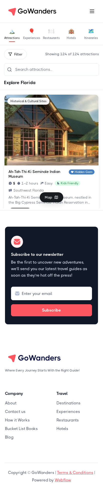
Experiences (68, 411)
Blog (9, 437)
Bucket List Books (21, 428)
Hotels (62, 428)
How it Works (17, 420)
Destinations (68, 403)
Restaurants (67, 420)
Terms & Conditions (75, 472)
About (10, 403)
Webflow (63, 480)
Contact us (15, 411)
